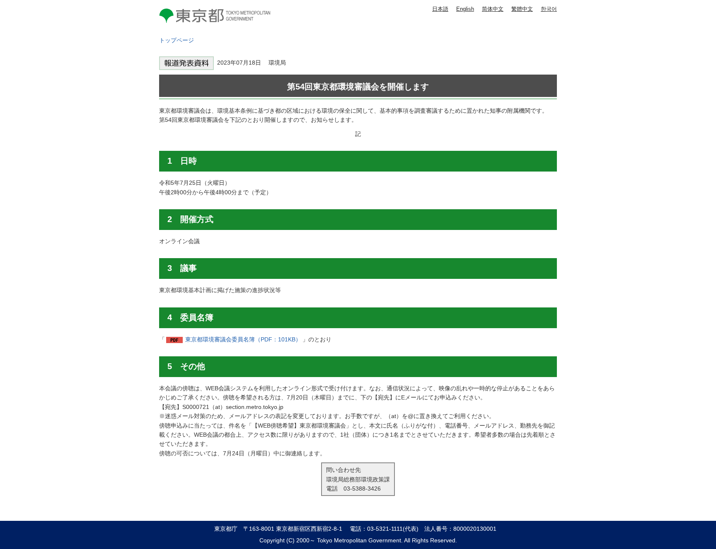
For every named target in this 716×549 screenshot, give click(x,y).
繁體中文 (522, 9)
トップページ (176, 40)
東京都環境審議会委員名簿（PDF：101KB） (243, 339)
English (465, 9)
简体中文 (492, 9)
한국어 (549, 9)
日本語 (440, 9)
